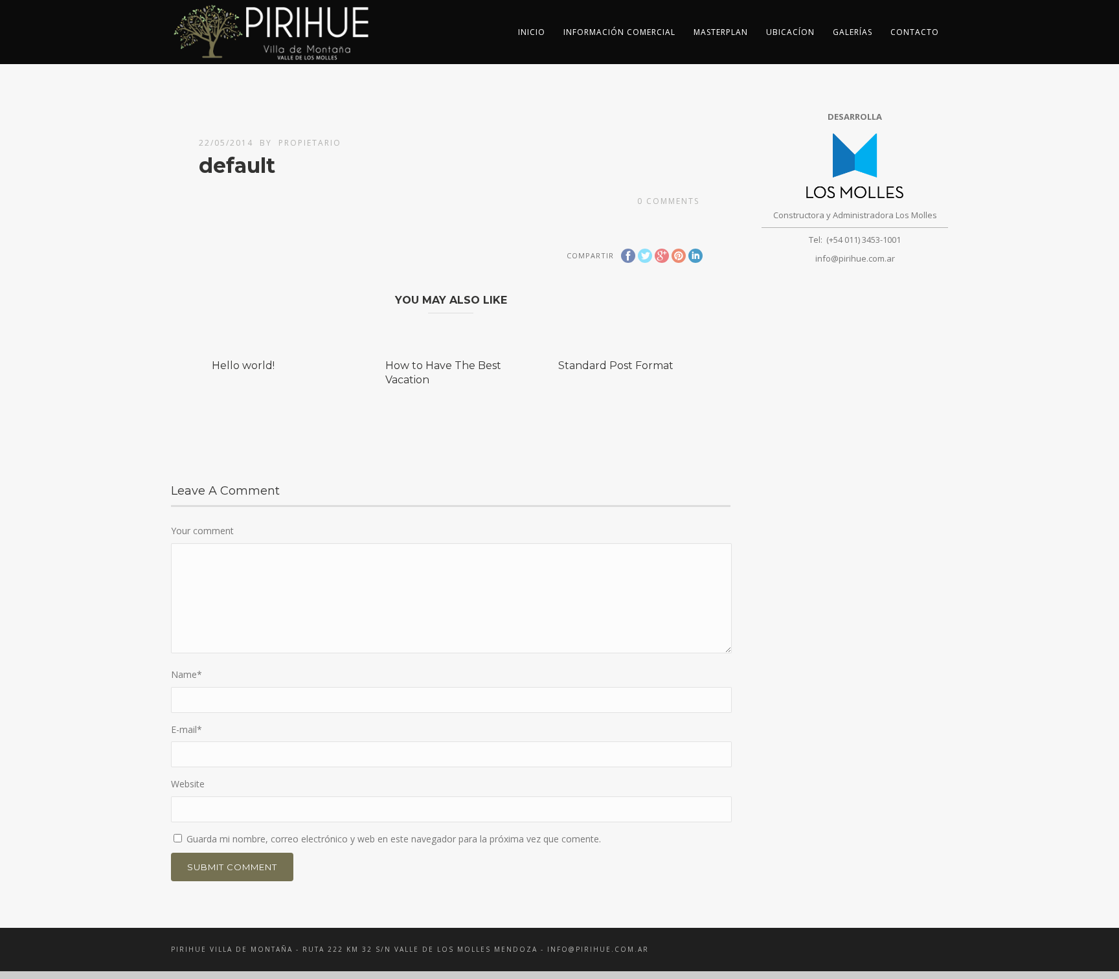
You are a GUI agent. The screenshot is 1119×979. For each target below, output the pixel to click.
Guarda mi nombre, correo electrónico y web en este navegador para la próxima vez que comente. (393, 839)
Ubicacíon (790, 32)
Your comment (202, 530)
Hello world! (243, 365)
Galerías (852, 32)
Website (188, 784)
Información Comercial (619, 32)
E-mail (186, 729)
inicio (531, 32)
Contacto (914, 32)
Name (186, 674)
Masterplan (721, 32)
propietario (309, 142)
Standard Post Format (615, 365)
